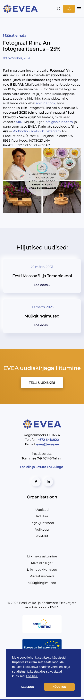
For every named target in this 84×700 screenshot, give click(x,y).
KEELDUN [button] (27, 686)
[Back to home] (21, 9)
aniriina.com (45, 103)
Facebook (36, 131)
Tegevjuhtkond (42, 523)
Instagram (53, 131)
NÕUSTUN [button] (59, 686)
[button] (59, 9)
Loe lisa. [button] (32, 676)
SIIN (19, 122)
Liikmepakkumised (42, 569)
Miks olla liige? (42, 563)
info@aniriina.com (59, 122)
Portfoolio (20, 131)
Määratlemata (14, 35)
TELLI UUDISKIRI (42, 383)
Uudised (42, 510)
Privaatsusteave (42, 576)
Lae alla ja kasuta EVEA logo (42, 467)
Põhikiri (42, 516)
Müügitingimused (42, 583)
